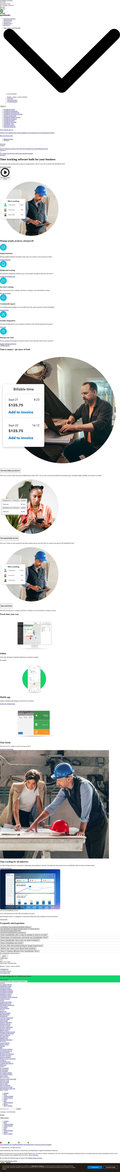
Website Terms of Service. (35, 1158)
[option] (62, 1121)
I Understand (94, 1167)
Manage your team (8, 139)
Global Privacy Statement (37, 1166)
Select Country (4, 1118)
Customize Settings (110, 1167)
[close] (1, 960)
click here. (35, 1155)
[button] (60, 144)
